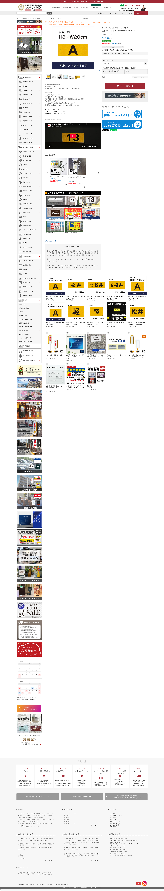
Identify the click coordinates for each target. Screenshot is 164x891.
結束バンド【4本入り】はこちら (56, 113)
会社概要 (101, 13)
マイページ (96, 7)
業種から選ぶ (85, 7)
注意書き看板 (66, 7)
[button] (47, 173)
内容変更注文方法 (115, 821)
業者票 (76, 7)
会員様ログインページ (116, 815)
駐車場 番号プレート (41, 18)
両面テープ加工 (108, 60)
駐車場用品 (56, 7)
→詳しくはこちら (95, 825)
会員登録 (112, 814)
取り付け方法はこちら (52, 109)
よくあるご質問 (127, 13)
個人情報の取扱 (52, 884)
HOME (18, 18)
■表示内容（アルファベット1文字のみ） (116, 53)
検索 (49, 13)
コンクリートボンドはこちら (55, 111)
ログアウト (113, 819)
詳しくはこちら (49, 860)
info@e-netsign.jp (126, 10)
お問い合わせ (140, 13)
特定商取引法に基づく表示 (35, 884)
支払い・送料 (112, 13)
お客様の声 (113, 827)
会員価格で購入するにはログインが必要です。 (118, 50)
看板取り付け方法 (115, 823)
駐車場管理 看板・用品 (28, 18)
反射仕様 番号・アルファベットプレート (58, 18)
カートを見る (107, 7)
